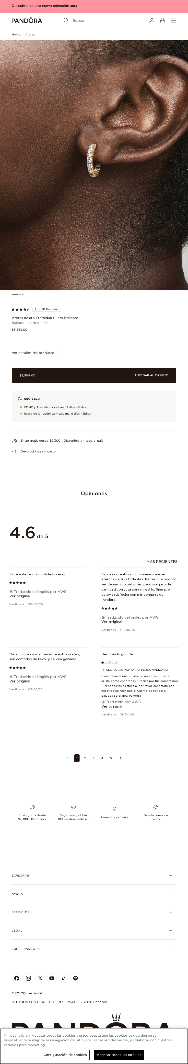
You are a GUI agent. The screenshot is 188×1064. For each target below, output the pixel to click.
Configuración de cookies (65, 1055)
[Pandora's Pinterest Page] (75, 978)
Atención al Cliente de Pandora (142, 690)
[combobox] (162, 562)
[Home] (27, 20)
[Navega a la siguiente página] (121, 758)
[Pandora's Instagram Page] (28, 978)
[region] (94, 1046)
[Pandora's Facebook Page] (17, 978)
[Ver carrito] (162, 20)
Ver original (19, 596)
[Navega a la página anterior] (67, 758)
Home (16, 34)
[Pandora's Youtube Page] (52, 978)
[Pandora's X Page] (40, 978)
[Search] (66, 20)
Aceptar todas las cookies (119, 1055)
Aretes (30, 34)
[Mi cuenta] (151, 20)
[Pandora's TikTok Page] (64, 978)
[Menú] (173, 20)
